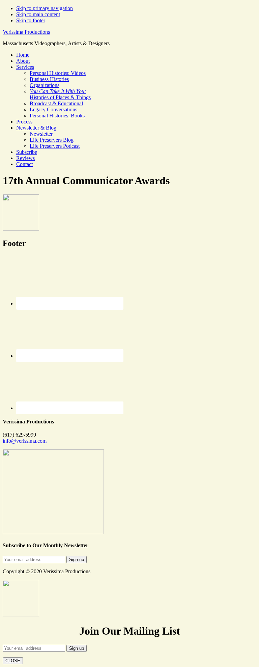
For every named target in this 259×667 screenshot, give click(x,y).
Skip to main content (38, 14)
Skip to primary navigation (44, 8)
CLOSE (12, 660)
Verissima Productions (26, 32)
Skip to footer (30, 20)
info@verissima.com (25, 441)
